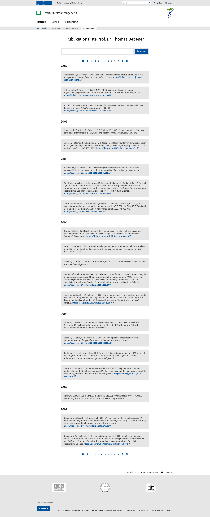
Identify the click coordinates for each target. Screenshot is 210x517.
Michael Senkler (152, 472)
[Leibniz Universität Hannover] (44, 3)
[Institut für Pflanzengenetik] (37, 28)
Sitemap (170, 510)
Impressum (130, 510)
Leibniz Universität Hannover (77, 510)
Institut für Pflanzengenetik (60, 12)
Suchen (143, 51)
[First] (83, 60)
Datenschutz (143, 510)
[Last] (126, 60)
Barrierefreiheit (157, 510)
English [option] (171, 3)
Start (149, 2)
